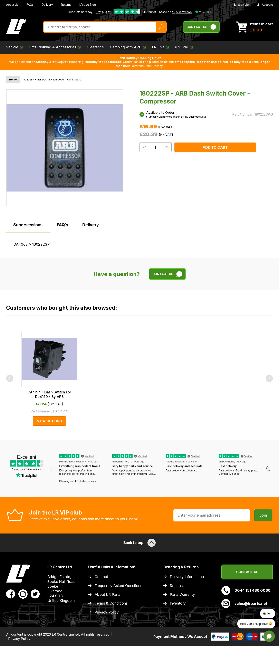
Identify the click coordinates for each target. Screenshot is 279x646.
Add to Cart (215, 147)
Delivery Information (187, 577)
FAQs (30, 4)
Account (267, 4)
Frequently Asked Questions (118, 586)
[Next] (269, 378)
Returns (66, 4)
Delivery (47, 4)
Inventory (178, 603)
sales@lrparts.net (250, 603)
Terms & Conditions (111, 603)
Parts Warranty (182, 594)
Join (263, 515)
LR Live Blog (87, 4)
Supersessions (27, 224)
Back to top (133, 542)
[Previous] (9, 378)
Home (13, 79)
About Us (12, 4)
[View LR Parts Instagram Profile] (23, 594)
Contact (101, 577)
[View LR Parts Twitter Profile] (35, 594)
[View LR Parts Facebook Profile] (10, 594)
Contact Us (196, 27)
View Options (49, 421)
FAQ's (62, 224)
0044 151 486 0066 (252, 590)
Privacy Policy (107, 612)
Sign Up (243, 4)
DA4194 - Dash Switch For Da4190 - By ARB (49, 394)
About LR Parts (108, 594)
